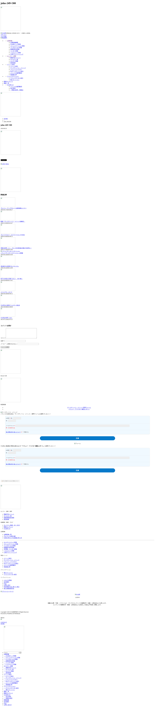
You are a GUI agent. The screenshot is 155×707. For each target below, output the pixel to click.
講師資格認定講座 (9, 517)
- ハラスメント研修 (10, 664)
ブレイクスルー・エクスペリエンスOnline (13, 234)
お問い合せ (7, 585)
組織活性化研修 (14, 49)
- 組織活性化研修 (9, 661)
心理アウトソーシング (16, 54)
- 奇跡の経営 (8, 698)
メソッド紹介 (11, 64)
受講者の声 (13, 74)
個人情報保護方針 (9, 588)
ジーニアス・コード (6, 292)
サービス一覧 (14, 59)
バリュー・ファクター (10, 561)
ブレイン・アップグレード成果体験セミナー (13, 208)
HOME (6, 118)
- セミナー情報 (9, 671)
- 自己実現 (7, 696)
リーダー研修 (14, 51)
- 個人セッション (9, 689)
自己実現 (13, 88)
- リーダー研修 (9, 662)
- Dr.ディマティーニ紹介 (11, 681)
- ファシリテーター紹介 (11, 688)
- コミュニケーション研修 (12, 657)
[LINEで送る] (5, 164)
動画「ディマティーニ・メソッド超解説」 (13, 221)
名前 (2, 341)
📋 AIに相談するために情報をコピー (10, 481)
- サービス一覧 (9, 669)
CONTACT (4, 622)
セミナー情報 (14, 61)
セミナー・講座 (11, 56)
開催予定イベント (15, 57)
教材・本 (6, 83)
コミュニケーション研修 (17, 46)
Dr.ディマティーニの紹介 (11, 563)
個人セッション (14, 79)
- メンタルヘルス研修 (11, 659)
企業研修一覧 (8, 534)
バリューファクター (16, 69)
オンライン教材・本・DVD (12, 525)
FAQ (5, 583)
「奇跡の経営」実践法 (16, 90)
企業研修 (9, 40)
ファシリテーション (13, 76)
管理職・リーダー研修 (10, 549)
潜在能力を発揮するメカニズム (10, 266)
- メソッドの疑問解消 (11, 683)
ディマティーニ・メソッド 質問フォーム (79, 407)
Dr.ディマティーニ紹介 (17, 71)
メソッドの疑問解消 (16, 73)
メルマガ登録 (8, 580)
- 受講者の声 (8, 684)
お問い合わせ (8, 704)
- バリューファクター (11, 679)
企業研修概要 (14, 42)
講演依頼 (13, 62)
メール (3, 344)
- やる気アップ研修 (10, 656)
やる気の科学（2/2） (7, 317)
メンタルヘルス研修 (16, 47)
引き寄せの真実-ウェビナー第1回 (10, 305)
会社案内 (6, 582)
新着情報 (6, 700)
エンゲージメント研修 (10, 542)
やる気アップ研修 (15, 44)
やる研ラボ (10, 85)
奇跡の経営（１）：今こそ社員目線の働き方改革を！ (16, 248)
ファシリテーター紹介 (16, 78)
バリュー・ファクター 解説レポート (79, 409)
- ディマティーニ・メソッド (12, 678)
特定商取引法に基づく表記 (11, 586)
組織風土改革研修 (9, 547)
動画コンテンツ (8, 81)
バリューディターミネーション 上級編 (12, 253)
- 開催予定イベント (10, 667)
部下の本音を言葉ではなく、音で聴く (12, 278)
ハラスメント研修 (15, 52)
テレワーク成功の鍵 (10, 536)
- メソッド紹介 (9, 676)
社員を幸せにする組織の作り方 (13, 538)
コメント (3, 338)
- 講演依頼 (7, 672)
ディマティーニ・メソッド (18, 68)
